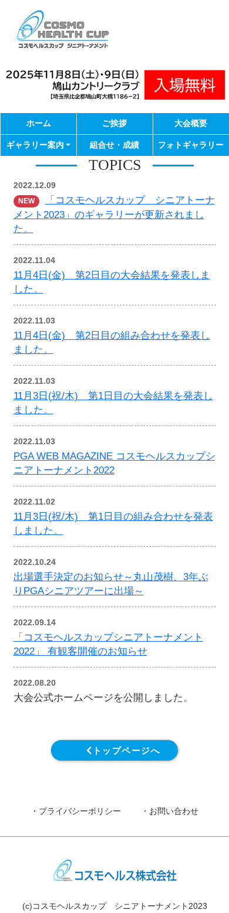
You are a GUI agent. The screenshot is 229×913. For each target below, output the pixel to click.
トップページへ (127, 750)
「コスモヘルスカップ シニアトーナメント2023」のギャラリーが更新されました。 (114, 214)
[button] (38, 145)
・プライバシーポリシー (76, 811)
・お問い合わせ (169, 811)
